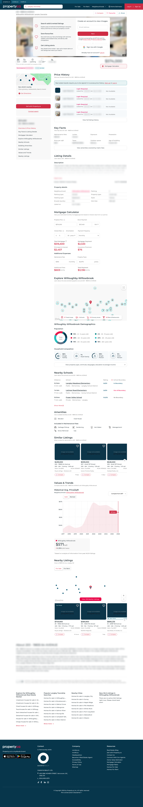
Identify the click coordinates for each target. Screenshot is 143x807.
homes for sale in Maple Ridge (82, 702)
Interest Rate (58, 231)
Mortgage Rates (112, 764)
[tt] (38, 782)
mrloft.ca (23, 2)
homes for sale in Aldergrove (54, 707)
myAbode (17, 751)
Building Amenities (25, 146)
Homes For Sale (112, 767)
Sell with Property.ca (33, 106)
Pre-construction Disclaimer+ (71, 792)
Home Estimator (116, 6)
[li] (45, 782)
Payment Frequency (84, 231)
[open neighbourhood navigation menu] (105, 6)
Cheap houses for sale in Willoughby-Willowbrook (33, 722)
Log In (129, 6)
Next (93, 34)
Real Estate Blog (112, 750)
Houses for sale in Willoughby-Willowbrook (31, 719)
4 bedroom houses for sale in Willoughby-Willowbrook (35, 700)
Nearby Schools (23, 142)
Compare (100, 13)
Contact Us (111, 755)
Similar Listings (23, 149)
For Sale (77, 6)
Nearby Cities (77, 693)
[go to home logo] (11, 747)
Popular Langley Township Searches (54, 694)
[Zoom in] (124, 595)
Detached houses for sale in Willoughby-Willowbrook (35, 715)
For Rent (86, 6)
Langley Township (40, 14)
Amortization (70, 231)
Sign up (107, 83)
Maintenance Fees (59, 257)
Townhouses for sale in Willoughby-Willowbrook (33, 709)
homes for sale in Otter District (55, 720)
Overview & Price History (27, 128)
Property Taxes (82, 257)
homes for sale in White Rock (82, 709)
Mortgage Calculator (25, 135)
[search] (43, 7)
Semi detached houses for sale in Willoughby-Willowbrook (36, 712)
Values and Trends (24, 153)
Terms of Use (76, 764)
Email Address (83, 26)
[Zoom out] (124, 599)
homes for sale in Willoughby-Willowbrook (59, 698)
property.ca (6, 2)
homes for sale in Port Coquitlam (83, 712)
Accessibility (76, 760)
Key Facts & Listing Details (27, 132)
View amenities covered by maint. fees (90, 148)
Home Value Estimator (115, 760)
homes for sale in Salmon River (55, 710)
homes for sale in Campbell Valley (56, 717)
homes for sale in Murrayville (54, 713)
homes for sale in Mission (80, 718)
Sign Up (138, 6)
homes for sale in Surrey (80, 699)
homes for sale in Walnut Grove (55, 704)
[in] (48, 782)
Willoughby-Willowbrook (25, 14)
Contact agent (33, 111)
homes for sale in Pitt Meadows (83, 705)
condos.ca (15, 2)
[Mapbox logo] (59, 319)
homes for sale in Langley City (82, 696)
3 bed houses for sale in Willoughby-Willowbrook (33, 706)
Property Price (59, 220)
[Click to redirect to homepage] (12, 6)
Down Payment (82, 220)
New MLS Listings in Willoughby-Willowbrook (109, 694)
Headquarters (77, 755)
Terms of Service (97, 39)
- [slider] (105, 499)
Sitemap (75, 767)
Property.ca (7, 751)
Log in (102, 53)
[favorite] (77, 446)
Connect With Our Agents (116, 757)
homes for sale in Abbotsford (82, 715)
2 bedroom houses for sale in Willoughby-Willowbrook (35, 703)
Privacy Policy (87, 39)
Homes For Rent (112, 769)
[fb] (42, 782)
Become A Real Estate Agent (82, 757)
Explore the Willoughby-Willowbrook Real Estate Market (26, 695)
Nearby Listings (23, 156)
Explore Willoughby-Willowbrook (30, 139)
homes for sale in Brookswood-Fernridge (58, 701)
